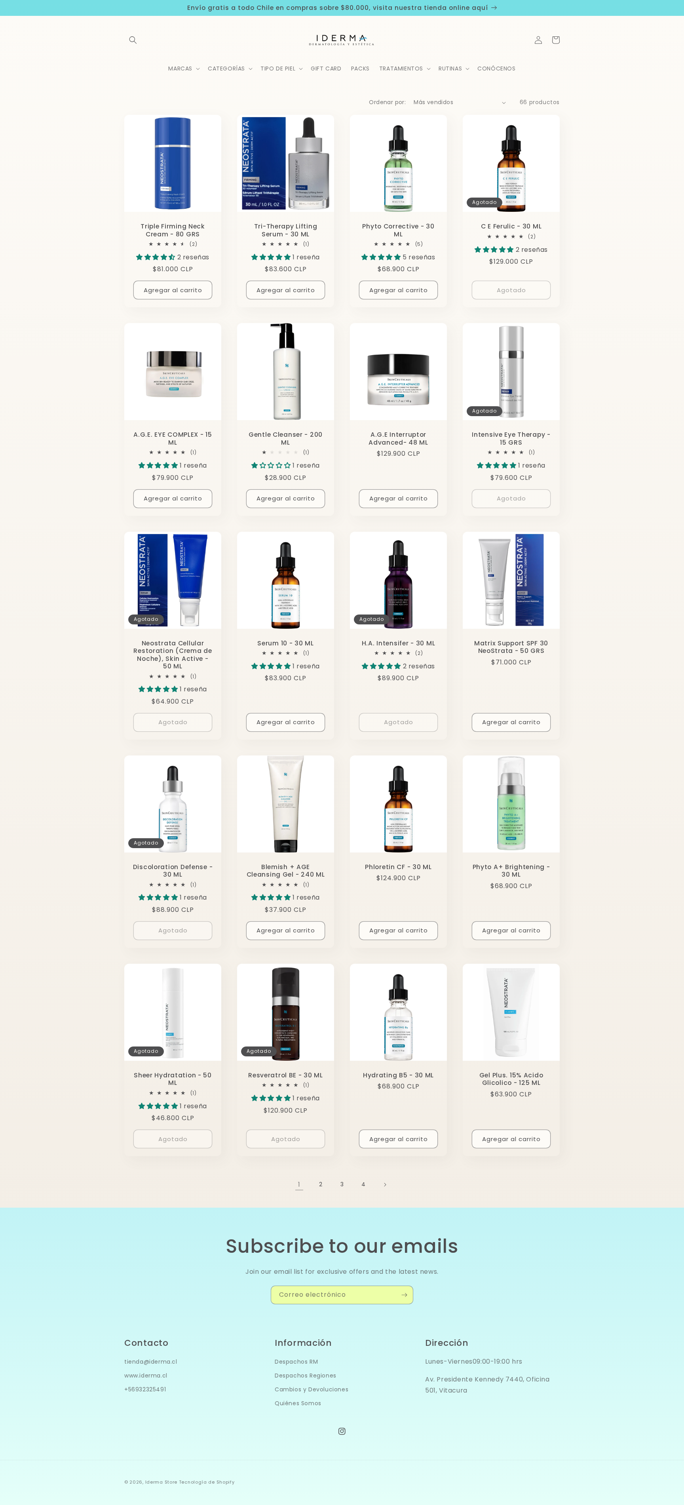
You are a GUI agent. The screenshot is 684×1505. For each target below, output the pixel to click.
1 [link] (299, 1184)
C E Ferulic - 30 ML (511, 226)
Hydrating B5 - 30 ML (398, 1075)
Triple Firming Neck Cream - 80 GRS (173, 230)
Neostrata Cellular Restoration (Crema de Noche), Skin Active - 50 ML (172, 654)
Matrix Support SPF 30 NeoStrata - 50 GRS (511, 647)
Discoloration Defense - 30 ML (173, 871)
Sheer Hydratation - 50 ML (173, 1079)
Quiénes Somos (298, 1403)
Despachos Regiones (305, 1375)
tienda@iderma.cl (150, 1362)
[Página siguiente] (384, 1184)
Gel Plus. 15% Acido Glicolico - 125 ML (511, 1079)
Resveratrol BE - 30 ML (285, 1075)
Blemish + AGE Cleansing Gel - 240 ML (286, 871)
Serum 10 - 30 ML (285, 643)
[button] (133, 40)
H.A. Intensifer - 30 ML (398, 643)
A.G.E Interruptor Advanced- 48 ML (398, 438)
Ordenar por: (387, 102)
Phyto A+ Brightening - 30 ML (511, 871)
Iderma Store (161, 1482)
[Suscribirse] (404, 1295)
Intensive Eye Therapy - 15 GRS (511, 438)
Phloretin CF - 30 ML (398, 867)
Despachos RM (296, 1362)
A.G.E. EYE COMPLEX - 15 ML (172, 438)
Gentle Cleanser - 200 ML (286, 438)
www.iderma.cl (145, 1375)
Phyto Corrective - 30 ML (398, 230)
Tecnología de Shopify (207, 1482)
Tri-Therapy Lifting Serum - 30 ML (285, 230)
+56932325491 (145, 1389)
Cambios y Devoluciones (311, 1389)
